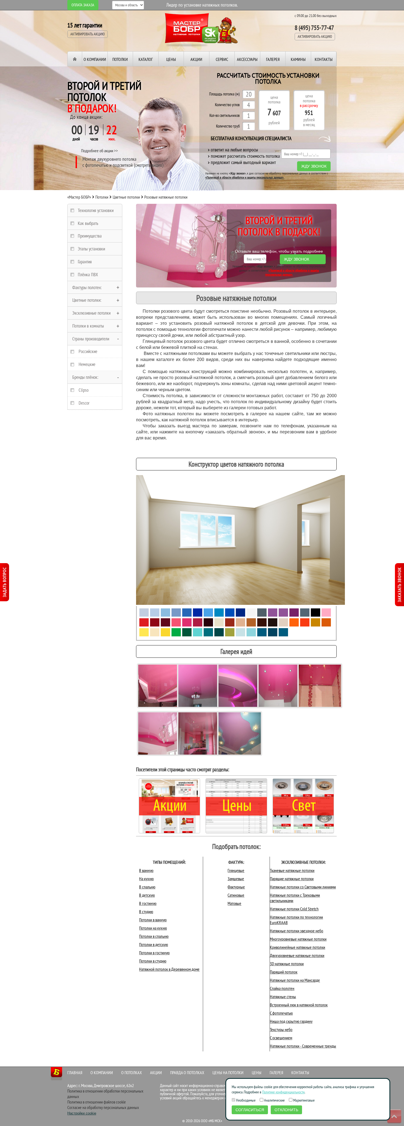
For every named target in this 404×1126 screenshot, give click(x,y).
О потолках (131, 1072)
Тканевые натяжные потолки (292, 870)
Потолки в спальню (153, 936)
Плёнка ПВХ (88, 275)
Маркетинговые (303, 1100)
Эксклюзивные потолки (91, 313)
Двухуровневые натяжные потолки (297, 955)
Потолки (120, 59)
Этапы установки (91, 249)
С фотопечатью (281, 1013)
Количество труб (228, 126)
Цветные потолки (126, 197)
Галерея (273, 59)
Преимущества (90, 236)
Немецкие (87, 364)
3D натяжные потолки (287, 963)
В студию (146, 911)
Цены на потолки (227, 1072)
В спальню (147, 887)
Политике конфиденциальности (283, 1092)
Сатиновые (236, 895)
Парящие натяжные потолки (292, 878)
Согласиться (250, 1110)
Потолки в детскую (153, 944)
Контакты (324, 59)
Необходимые (245, 1100)
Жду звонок (313, 166)
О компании (95, 59)
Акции (196, 59)
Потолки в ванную (153, 919)
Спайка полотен (282, 988)
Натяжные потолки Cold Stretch (294, 908)
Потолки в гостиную (154, 952)
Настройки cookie (81, 1113)
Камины (298, 59)
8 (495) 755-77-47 (314, 28)
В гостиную (147, 903)
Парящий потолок (283, 972)
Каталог (146, 59)
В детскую (147, 895)
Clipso (83, 390)
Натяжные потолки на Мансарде (295, 980)
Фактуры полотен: (87, 287)
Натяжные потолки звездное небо (296, 930)
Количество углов (227, 105)
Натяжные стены (283, 996)
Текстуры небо (281, 1029)
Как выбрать (88, 223)
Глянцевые (236, 870)
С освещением (281, 1037)
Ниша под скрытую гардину (291, 1021)
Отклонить (286, 1110)
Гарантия (85, 262)
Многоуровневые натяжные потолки (298, 939)
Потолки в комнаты (88, 326)
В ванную (146, 870)
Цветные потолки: (86, 300)
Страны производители (90, 339)
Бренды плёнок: (85, 377)
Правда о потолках (187, 1072)
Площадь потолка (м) (224, 94)
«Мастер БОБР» (79, 197)
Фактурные (236, 887)
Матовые (234, 903)
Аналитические (274, 1100)
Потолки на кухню (153, 928)
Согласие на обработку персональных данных (103, 1107)
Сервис (222, 59)
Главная (74, 1072)
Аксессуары (247, 59)
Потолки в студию (152, 961)
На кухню (146, 878)
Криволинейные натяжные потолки (297, 947)
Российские (88, 351)
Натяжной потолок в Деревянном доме (169, 969)
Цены (171, 59)
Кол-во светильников (224, 115)
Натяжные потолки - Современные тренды (303, 1046)
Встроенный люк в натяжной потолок (299, 1005)
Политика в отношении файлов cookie (96, 1102)
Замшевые (236, 878)
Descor (84, 403)
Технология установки (96, 210)
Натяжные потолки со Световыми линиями (303, 887)
